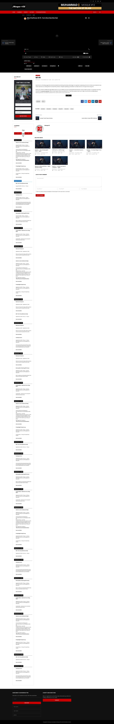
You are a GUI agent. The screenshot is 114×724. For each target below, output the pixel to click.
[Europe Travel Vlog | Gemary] (37, 118)
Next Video (99, 115)
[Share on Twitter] (85, 101)
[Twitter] (93, 1)
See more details (19, 162)
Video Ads (66, 108)
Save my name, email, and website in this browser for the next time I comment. (53, 191)
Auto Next (43, 108)
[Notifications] (98, 1)
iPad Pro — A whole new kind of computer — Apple (59, 167)
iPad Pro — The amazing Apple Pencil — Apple (41, 150)
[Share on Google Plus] (89, 101)
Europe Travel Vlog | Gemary (46, 118)
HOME (13, 12)
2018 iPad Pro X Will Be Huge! (58, 150)
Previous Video (39, 115)
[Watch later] (95, 1)
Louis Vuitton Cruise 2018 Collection (89, 118)
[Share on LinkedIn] (92, 101)
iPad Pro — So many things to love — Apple (94, 150)
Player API (60, 108)
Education (49, 108)
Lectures (32, 12)
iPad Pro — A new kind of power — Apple (76, 150)
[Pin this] (100, 101)
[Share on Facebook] (82, 101)
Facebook (55, 108)
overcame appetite (45, 91)
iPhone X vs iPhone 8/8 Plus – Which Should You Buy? (42, 167)
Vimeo (72, 108)
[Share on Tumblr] (96, 101)
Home (23, 15)
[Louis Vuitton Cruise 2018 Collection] (100, 118)
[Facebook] (91, 1)
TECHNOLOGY (28, 15)
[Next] (28, 133)
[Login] (100, 1)
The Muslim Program (41, 12)
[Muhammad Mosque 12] (18, 6)
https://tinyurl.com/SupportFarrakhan (22, 160)
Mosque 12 (38, 79)
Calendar (19, 12)
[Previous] (18, 133)
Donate (25, 12)
